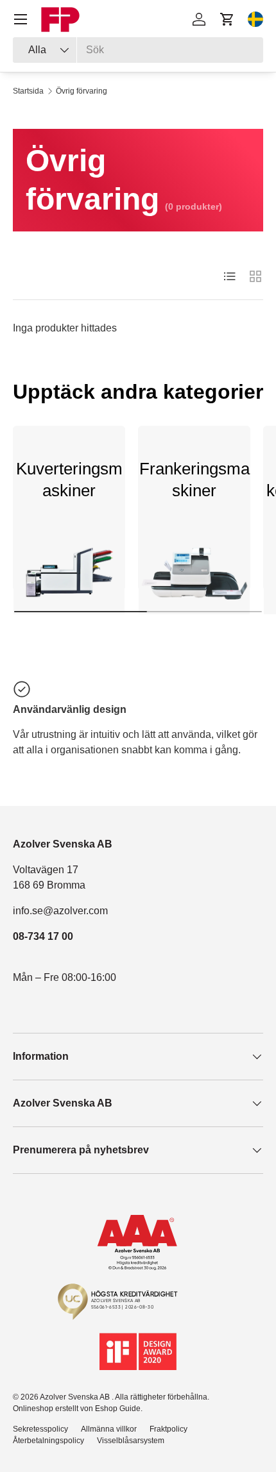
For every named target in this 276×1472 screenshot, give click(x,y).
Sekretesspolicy (40, 1429)
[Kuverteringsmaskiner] (69, 578)
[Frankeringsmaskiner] (194, 578)
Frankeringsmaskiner (194, 479)
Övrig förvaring (81, 91)
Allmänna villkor (109, 1429)
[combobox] (138, 50)
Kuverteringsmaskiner (69, 479)
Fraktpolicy (168, 1429)
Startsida (28, 91)
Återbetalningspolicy (48, 1440)
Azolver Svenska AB (76, 1397)
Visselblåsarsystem (130, 1440)
